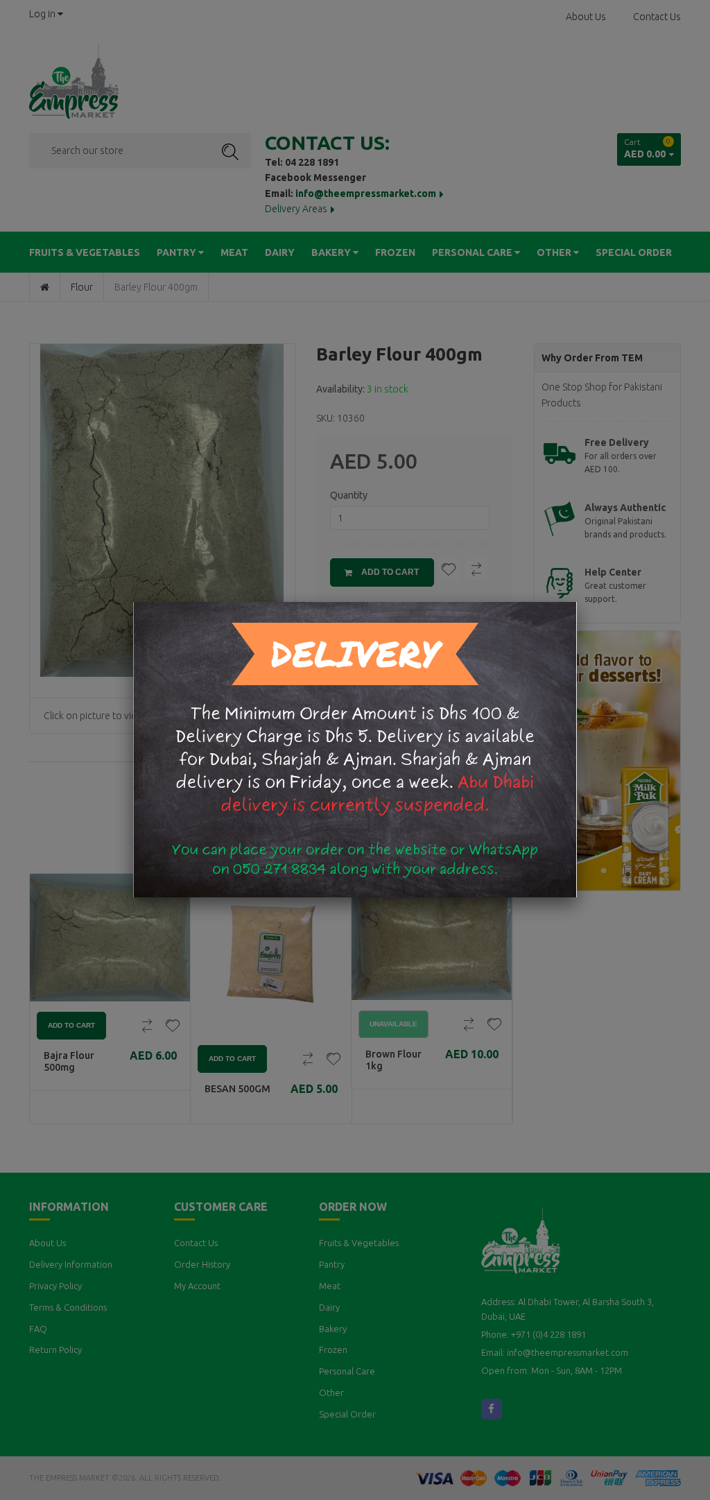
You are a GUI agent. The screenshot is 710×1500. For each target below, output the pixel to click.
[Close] (576, 601)
